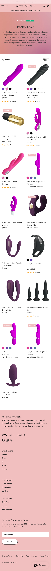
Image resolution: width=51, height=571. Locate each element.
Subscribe (10, 542)
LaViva (5, 491)
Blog (3, 462)
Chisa (4, 495)
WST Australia (12, 563)
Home (4, 455)
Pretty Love (6, 487)
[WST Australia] (25, 6)
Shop (4, 458)
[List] (47, 59)
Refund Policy (19, 556)
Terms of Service (31, 556)
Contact (5, 469)
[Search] (7, 6)
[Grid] (44, 59)
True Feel (5, 502)
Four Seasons (7, 510)
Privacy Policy (44, 556)
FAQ (4, 466)
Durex (4, 506)
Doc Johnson (7, 498)
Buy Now (36, 2)
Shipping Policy (7, 556)
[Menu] (2, 6)
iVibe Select (7, 484)
